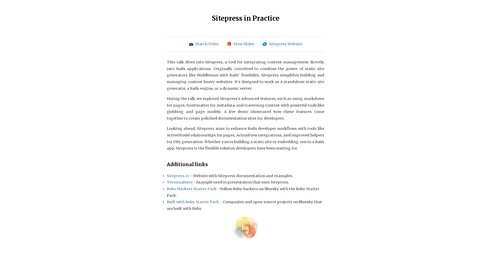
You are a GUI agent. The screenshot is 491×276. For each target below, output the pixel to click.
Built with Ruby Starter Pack (193, 202)
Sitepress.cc (178, 176)
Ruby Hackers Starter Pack (192, 189)
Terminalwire (180, 182)
